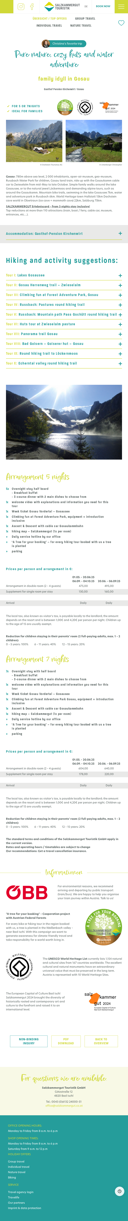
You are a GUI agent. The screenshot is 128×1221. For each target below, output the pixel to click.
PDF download (66, 1041)
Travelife (13, 1197)
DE (86, 6)
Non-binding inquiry (29, 1041)
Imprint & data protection (24, 1208)
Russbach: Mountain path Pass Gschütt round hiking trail (61, 314)
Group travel (16, 1161)
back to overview (101, 1041)
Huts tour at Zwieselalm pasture (41, 324)
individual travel (49, 25)
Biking (12, 1177)
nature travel (80, 25)
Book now (103, 6)
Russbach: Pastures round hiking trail (45, 305)
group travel (85, 18)
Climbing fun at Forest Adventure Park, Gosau (52, 295)
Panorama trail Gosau (32, 334)
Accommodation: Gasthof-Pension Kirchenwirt (44, 234)
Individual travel (18, 1167)
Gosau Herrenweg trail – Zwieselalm (43, 285)
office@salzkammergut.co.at (64, 1106)
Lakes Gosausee (25, 275)
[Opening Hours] (119, 1191)
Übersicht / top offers (50, 18)
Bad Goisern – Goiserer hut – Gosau (45, 344)
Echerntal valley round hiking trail (41, 363)
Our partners (16, 1203)
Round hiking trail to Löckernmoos (42, 353)
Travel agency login (21, 1192)
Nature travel (16, 1172)
